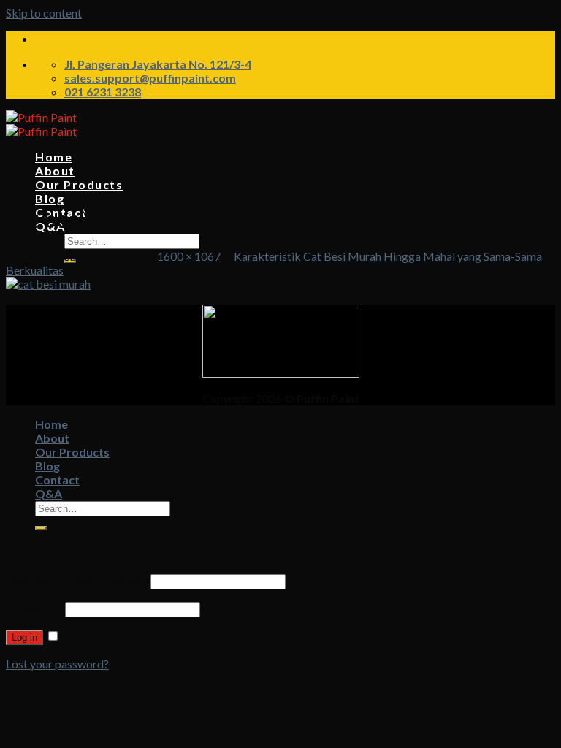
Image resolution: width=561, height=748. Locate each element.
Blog (49, 198)
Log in (24, 637)
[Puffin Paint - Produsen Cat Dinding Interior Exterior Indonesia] (41, 124)
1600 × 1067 (189, 256)
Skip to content (44, 13)
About (55, 171)
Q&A (48, 493)
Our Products (79, 184)
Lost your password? (57, 664)
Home (53, 157)
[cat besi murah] (48, 284)
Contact (57, 479)
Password (34, 608)
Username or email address (77, 580)
